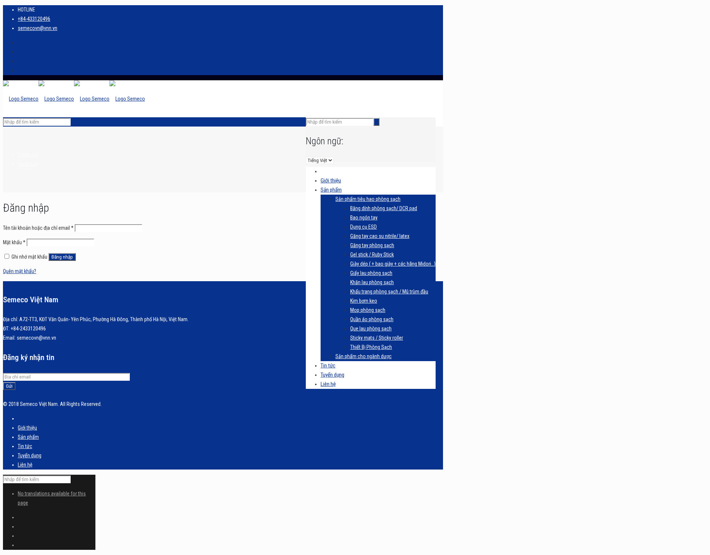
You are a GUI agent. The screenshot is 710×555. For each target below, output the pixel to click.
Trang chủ (28, 155)
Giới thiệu (27, 428)
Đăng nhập (62, 257)
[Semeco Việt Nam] (74, 98)
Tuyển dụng (29, 455)
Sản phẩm (28, 437)
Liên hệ (25, 465)
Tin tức (25, 446)
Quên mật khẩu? (19, 271)
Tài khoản (28, 164)
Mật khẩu (14, 242)
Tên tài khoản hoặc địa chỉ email (38, 228)
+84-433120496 (34, 19)
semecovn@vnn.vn (37, 28)
